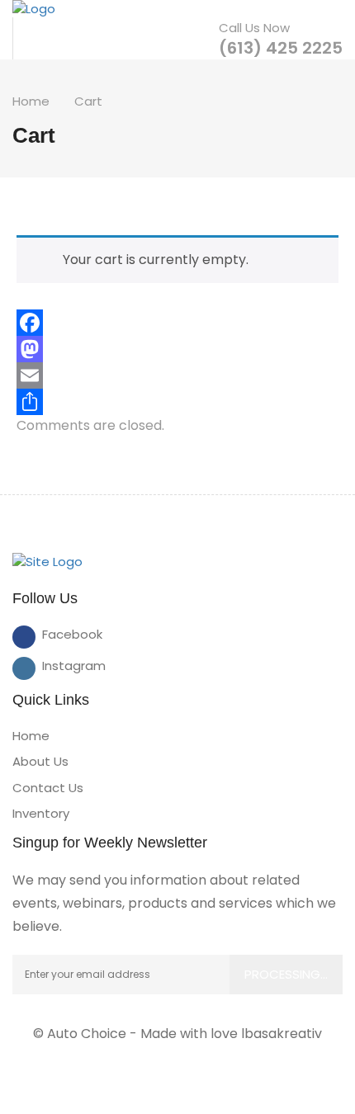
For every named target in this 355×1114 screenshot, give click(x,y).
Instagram (53, 665)
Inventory (40, 813)
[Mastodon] (177, 349)
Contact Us (47, 787)
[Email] (177, 375)
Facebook (53, 634)
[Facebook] (177, 322)
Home (31, 101)
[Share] (177, 402)
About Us (40, 761)
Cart (88, 101)
